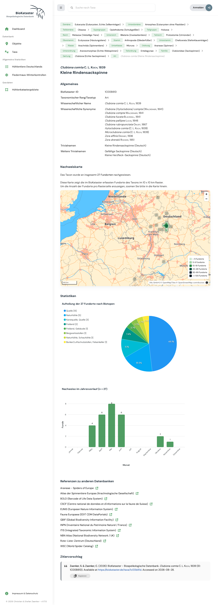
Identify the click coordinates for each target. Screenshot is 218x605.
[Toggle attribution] (207, 283)
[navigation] (26, 59)
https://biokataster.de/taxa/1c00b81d (119, 569)
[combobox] (111, 8)
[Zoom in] (206, 194)
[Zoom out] (206, 198)
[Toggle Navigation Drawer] (61, 7)
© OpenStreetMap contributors (190, 282)
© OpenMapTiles (168, 282)
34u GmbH (154, 282)
